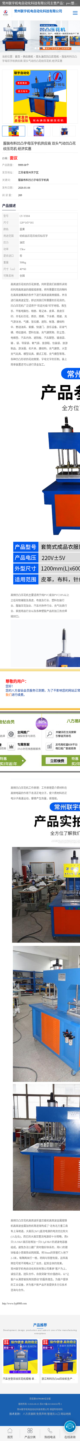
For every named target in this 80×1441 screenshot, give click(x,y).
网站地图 (66, 1414)
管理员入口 (53, 1414)
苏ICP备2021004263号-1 (51, 1404)
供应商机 (28, 56)
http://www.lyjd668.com (14, 1303)
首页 (17, 56)
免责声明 (41, 1414)
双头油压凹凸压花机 (47, 56)
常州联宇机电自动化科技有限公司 (33, 1409)
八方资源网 (29, 1414)
